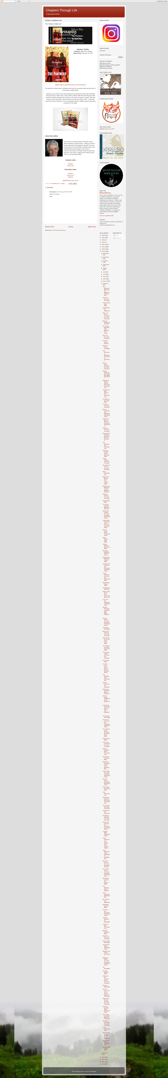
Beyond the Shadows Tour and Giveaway (106, 633)
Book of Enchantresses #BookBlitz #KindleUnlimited (106, 413)
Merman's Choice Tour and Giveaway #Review (106, 863)
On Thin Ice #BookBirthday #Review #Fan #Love (106, 330)
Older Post (92, 227)
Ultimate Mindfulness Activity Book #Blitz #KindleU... (106, 612)
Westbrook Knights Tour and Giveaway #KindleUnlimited (106, 514)
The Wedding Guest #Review (106, 888)
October (105, 260)
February (105, 283)
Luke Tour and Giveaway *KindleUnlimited (106, 602)
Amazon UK (70, 175)
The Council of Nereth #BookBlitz (106, 807)
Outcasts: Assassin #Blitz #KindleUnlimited (106, 1009)
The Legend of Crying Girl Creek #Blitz (106, 648)
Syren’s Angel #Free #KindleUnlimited (106, 532)
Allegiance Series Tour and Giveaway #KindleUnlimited (106, 961)
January (105, 1053)
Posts (116, 235)
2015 (103, 1064)
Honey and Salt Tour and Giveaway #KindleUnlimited (106, 826)
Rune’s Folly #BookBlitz (106, 941)
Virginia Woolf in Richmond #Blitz (106, 546)
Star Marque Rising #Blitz (106, 584)
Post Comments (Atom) (59, 230)
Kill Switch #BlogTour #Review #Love (106, 553)
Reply (50, 196)
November (106, 257)
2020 (103, 249)
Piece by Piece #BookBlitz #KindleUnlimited (106, 782)
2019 (103, 251)
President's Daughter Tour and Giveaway (106, 818)
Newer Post (49, 227)
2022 (103, 244)
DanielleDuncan (106, 193)
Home (71, 227)
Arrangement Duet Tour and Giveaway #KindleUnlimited (106, 567)
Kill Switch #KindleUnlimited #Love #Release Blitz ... (106, 765)
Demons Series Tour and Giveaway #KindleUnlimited (106, 622)
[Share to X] (73, 184)
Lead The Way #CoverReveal (106, 926)
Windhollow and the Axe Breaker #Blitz (106, 881)
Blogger (94, 1071)
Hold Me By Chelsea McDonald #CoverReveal (106, 800)
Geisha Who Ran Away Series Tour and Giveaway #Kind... (106, 524)
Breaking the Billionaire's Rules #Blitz (106, 559)
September (106, 264)
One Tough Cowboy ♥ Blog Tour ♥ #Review (106, 1016)
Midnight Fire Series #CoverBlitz (106, 953)
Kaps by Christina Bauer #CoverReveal (106, 751)
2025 (103, 237)
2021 (103, 246)
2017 (103, 1059)
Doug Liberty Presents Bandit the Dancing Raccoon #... (106, 437)
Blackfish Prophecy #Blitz (106, 932)
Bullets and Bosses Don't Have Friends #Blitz (106, 480)
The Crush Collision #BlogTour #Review (106, 506)
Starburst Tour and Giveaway (106, 937)
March (105, 281)
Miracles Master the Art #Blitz (106, 322)
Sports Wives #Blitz (106, 501)
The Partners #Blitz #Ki (106, 588)
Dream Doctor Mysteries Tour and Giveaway (106, 366)
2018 (103, 1057)
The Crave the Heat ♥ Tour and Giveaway (106, 744)
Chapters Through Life (61, 10)
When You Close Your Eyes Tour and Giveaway (106, 315)
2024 (103, 240)
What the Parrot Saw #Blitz (106, 347)
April (104, 279)
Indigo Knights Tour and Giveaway (106, 461)
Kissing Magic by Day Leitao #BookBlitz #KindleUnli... (106, 374)
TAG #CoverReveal (106, 794)
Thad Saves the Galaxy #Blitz (106, 788)
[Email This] (69, 184)
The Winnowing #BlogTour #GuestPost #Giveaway (106, 355)
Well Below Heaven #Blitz (106, 906)
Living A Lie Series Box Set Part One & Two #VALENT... (106, 709)
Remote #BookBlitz (106, 986)
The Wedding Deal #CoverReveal (106, 677)
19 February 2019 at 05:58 (64, 191)
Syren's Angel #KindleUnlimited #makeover (106, 699)
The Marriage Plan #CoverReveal (106, 445)
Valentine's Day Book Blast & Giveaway (106, 691)
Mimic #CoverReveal (106, 473)
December (106, 253)
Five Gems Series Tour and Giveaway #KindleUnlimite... (106, 872)
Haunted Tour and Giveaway (106, 299)
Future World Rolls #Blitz (106, 304)
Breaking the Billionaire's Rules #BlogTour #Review (106, 489)
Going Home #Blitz (106, 739)
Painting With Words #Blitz (106, 1049)
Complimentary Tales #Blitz (106, 401)
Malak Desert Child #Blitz (105, 540)
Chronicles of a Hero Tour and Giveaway (106, 467)
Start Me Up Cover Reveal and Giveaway (106, 1035)
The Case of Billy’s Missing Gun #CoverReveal (106, 393)
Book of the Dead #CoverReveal (106, 1043)
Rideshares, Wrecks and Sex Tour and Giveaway (106, 1001)
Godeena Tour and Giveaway (106, 430)
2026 (103, 235)
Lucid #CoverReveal (106, 1029)
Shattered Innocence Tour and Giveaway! (106, 1023)
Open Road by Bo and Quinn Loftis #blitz (106, 640)
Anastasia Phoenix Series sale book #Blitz (106, 453)
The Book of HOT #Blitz (106, 716)
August (105, 268)
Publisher (70, 177)
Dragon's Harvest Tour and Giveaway (106, 496)
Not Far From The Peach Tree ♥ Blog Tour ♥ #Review (106, 992)
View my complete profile (107, 215)
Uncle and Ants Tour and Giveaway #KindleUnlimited (106, 723)
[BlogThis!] (71, 184)
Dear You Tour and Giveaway (106, 337)
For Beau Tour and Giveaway (106, 406)
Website (70, 164)
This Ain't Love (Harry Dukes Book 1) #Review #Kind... (106, 668)
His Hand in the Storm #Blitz (106, 758)
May (104, 276)
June (104, 274)
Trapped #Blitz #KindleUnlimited (106, 833)
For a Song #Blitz (106, 661)
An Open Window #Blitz (105, 972)
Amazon (70, 173)
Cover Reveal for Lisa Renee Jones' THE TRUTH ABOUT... (106, 843)
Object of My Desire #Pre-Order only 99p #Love (106, 594)
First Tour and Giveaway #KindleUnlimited (106, 912)
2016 (103, 1061)
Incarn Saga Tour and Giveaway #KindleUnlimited (106, 774)
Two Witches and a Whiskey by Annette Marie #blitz (106, 732)
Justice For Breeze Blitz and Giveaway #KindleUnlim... (106, 422)
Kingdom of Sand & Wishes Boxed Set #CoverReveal (106, 384)
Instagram (102, 50)
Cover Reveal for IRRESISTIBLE (106, 895)
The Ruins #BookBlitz (106, 628)
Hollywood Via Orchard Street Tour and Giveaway (106, 979)
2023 (103, 242)
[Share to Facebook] (74, 184)
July (104, 272)
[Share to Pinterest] (76, 184)
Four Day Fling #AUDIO (106, 342)
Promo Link (70, 165)
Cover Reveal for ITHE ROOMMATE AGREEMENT (106, 854)
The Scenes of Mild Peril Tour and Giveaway (106, 655)
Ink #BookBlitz (106, 968)
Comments (118, 238)
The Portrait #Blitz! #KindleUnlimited (106, 947)
